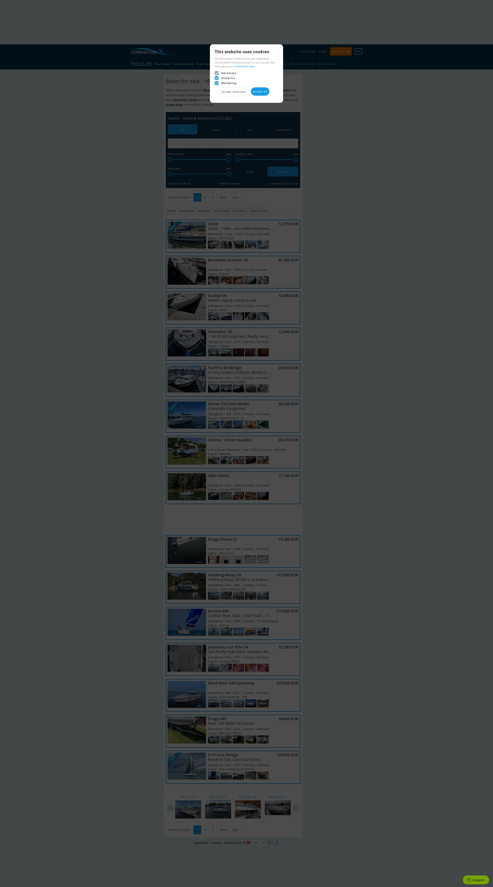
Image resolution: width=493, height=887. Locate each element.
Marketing (228, 83)
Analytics (228, 78)
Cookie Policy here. (244, 66)
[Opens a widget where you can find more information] (476, 880)
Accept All (260, 91)
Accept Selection (234, 92)
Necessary (228, 73)
